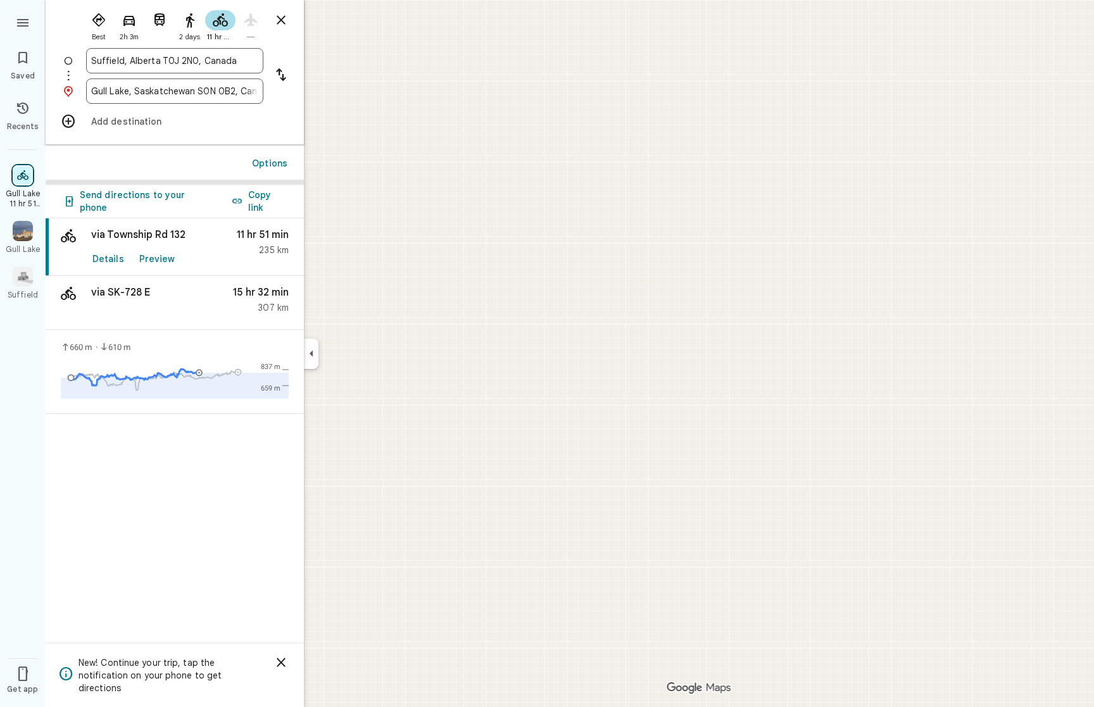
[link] (175, 247)
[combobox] (174, 60)
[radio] (99, 24)
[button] (175, 303)
